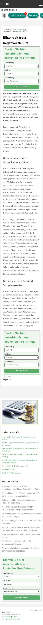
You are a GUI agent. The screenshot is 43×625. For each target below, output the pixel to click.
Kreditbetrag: (9, 63)
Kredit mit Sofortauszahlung (11, 473)
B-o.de (9, 612)
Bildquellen (11, 619)
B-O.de (4, 4)
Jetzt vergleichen (21, 87)
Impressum (6, 617)
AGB (18, 619)
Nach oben (34, 611)
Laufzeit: (7, 70)
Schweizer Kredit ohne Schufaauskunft (15, 466)
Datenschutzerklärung (11, 614)
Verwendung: (9, 78)
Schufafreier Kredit (8, 469)
